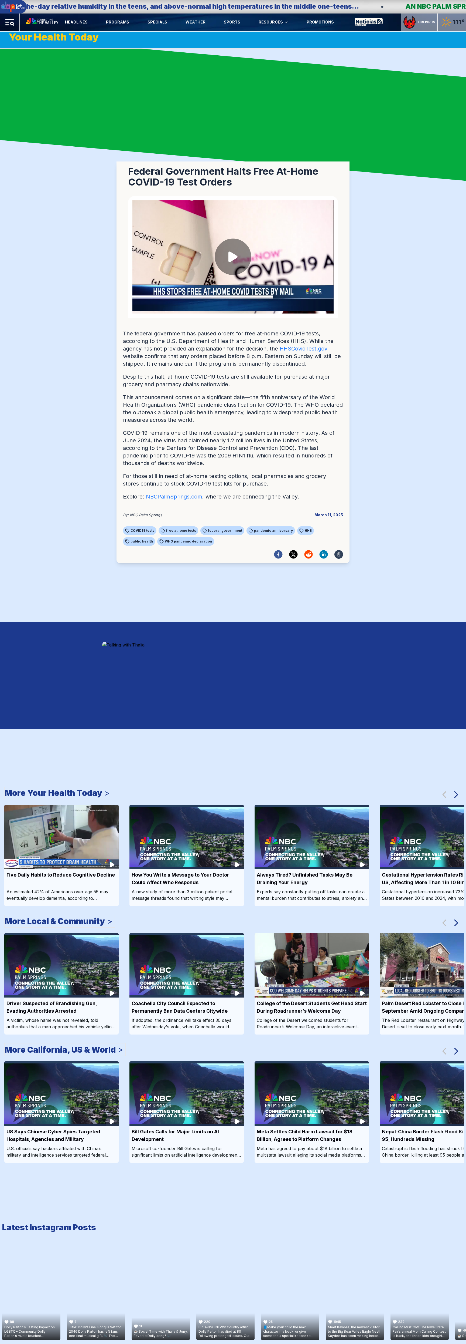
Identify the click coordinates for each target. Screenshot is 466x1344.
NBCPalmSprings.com (174, 496)
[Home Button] (43, 22)
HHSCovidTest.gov (303, 348)
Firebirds (426, 22)
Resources (271, 22)
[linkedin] (323, 554)
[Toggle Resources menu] (286, 22)
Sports (232, 22)
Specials (157, 22)
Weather (195, 22)
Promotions (320, 22)
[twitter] (293, 554)
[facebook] (278, 554)
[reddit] (308, 554)
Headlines (76, 22)
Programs (117, 22)
